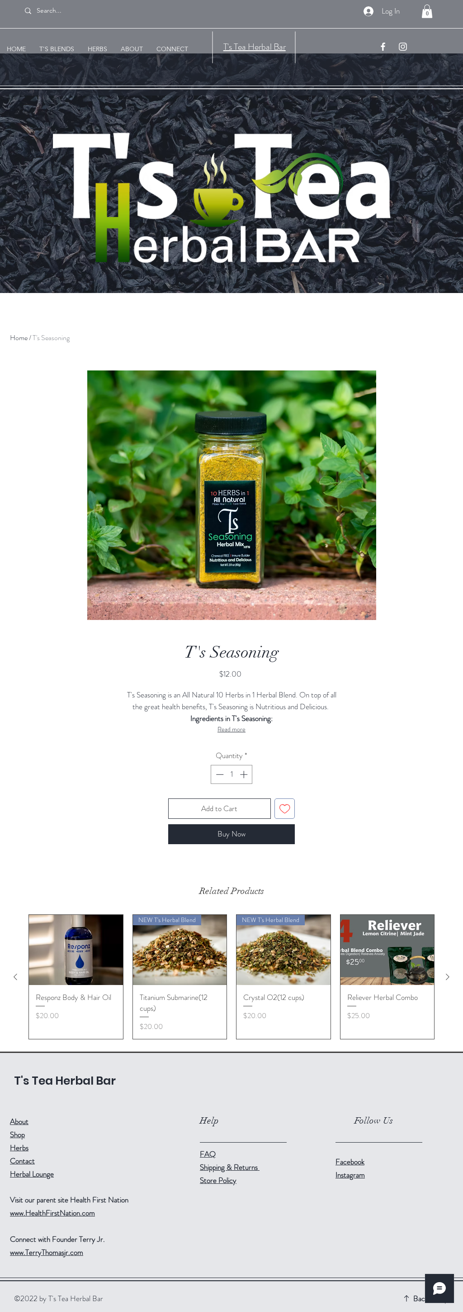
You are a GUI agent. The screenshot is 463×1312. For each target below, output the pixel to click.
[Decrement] (219, 774)
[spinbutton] (232, 774)
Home (19, 337)
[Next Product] (447, 976)
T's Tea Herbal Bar (254, 46)
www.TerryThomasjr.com (46, 1252)
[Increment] (244, 774)
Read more (231, 729)
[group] (231, 977)
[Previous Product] (15, 976)
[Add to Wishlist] (284, 808)
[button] (427, 11)
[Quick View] (76, 950)
